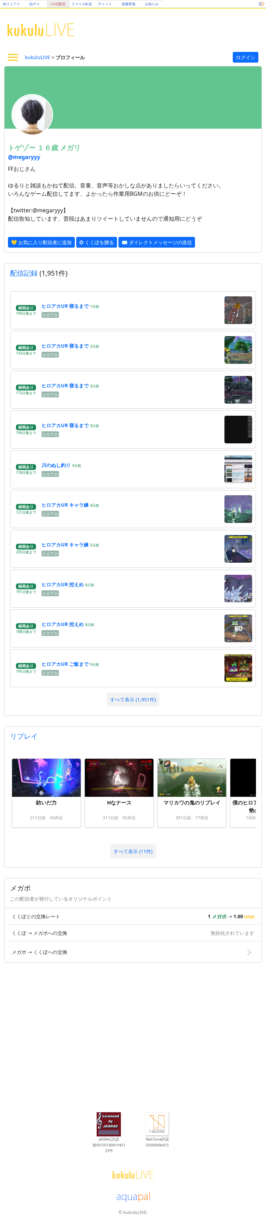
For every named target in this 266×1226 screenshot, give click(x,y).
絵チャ (34, 4)
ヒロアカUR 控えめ (63, 584)
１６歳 (48, 147)
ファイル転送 (81, 4)
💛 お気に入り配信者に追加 (41, 242)
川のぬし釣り (56, 465)
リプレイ (24, 736)
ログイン (245, 57)
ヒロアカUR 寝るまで (65, 306)
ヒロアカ (50, 314)
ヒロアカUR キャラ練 (65, 504)
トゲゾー (22, 147)
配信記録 (24, 273)
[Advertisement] (133, 1038)
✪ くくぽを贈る (96, 242)
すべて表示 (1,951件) (133, 699)
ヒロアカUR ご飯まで (65, 664)
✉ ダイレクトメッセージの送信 (157, 242)
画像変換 (128, 4)
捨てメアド (11, 4)
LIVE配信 (58, 4)
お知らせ (152, 4)
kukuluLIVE (37, 57)
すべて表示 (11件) (133, 851)
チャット (105, 4)
